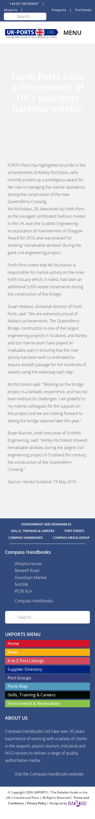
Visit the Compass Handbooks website (49, 774)
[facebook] (39, 814)
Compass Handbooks (34, 601)
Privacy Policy (37, 803)
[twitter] (47, 814)
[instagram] (55, 814)
